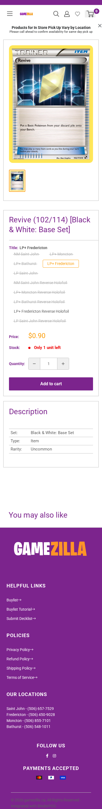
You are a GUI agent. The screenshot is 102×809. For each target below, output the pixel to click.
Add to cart (51, 383)
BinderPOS (47, 806)
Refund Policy (18, 659)
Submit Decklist (19, 618)
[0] (90, 13)
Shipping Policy (19, 668)
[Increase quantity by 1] (63, 363)
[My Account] (67, 14)
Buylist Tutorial (19, 609)
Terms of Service (20, 677)
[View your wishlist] (77, 14)
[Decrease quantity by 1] (34, 363)
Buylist (12, 600)
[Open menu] (9, 13)
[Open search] (56, 14)
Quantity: (17, 364)
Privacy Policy (18, 649)
